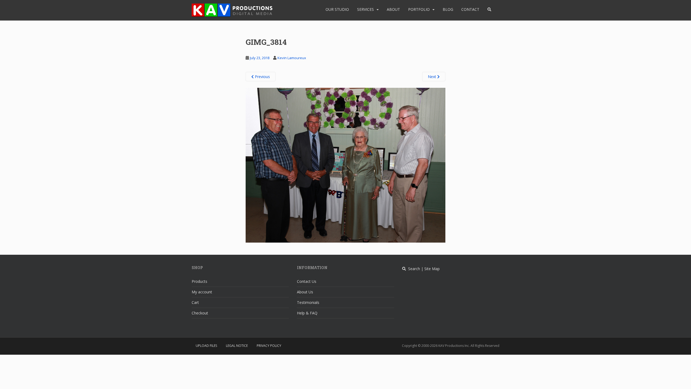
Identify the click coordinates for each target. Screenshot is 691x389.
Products (199, 281)
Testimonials (308, 302)
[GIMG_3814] (345, 165)
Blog (448, 9)
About (393, 9)
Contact (470, 9)
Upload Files (206, 345)
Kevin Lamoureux (291, 57)
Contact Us (306, 281)
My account (202, 291)
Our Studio (337, 9)
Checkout (200, 313)
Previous (262, 76)
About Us (305, 291)
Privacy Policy (269, 345)
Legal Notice (237, 345)
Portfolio (419, 9)
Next (432, 76)
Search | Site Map (423, 268)
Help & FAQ (307, 313)
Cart (195, 302)
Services (365, 9)
